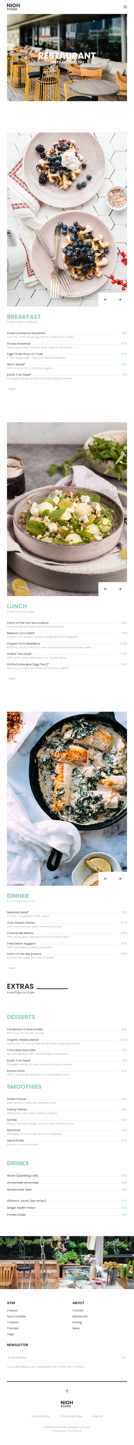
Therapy (13, 1328)
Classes (12, 1310)
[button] (125, 7)
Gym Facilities (16, 1316)
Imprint (98, 1416)
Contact (78, 1310)
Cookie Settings (71, 1416)
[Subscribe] (123, 1357)
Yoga (10, 1334)
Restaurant (80, 1316)
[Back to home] (13, 7)
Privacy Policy (40, 1416)
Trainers (12, 1322)
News (76, 1328)
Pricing (77, 1322)
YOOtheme (74, 1431)
